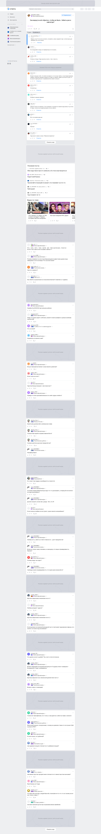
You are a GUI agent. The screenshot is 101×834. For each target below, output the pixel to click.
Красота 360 (39, 192)
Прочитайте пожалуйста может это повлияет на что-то (46, 183)
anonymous (31, 180)
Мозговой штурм (38, 743)
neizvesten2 (31, 168)
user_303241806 (32, 186)
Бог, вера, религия (41, 186)
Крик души (31, 189)
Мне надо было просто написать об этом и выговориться (47, 171)
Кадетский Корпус (33, 177)
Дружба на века (38, 168)
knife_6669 (31, 174)
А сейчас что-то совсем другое (42, 326)
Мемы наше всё (38, 791)
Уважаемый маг (38, 479)
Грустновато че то (33, 195)
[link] (37, 212)
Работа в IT (37, 277)
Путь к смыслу (38, 772)
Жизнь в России (38, 421)
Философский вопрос (38, 16)
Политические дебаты (40, 441)
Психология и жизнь (39, 180)
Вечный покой (38, 174)
